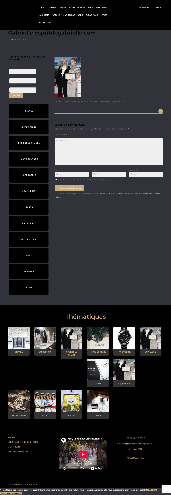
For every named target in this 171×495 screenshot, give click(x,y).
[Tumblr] (145, 484)
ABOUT (11, 437)
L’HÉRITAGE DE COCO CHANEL (23, 442)
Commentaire (62, 134)
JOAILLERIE (44, 15)
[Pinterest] (141, 484)
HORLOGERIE (102, 7)
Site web (133, 170)
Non (154, 490)
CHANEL (42, 7)
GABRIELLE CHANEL (57, 7)
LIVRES (104, 15)
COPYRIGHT (14, 447)
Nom (58, 170)
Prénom (13, 66)
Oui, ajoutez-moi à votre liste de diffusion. (82, 180)
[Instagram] (136, 484)
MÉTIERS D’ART (46, 22)
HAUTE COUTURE (77, 7)
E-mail (96, 170)
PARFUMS (56, 15)
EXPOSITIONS (92, 15)
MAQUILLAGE (69, 15)
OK (149, 490)
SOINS (80, 15)
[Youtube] (150, 484)
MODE (90, 7)
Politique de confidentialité (11, 493)
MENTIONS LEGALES (18, 451)
